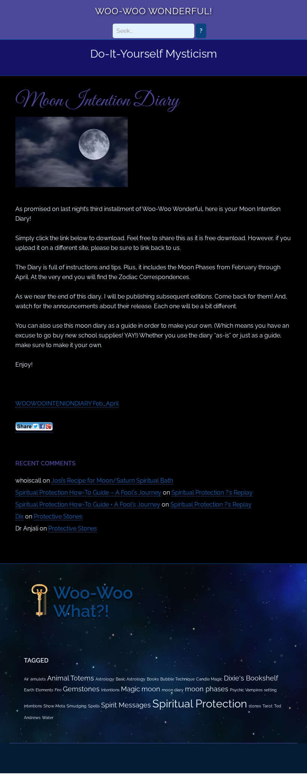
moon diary (172, 690)
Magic (130, 689)
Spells (94, 706)
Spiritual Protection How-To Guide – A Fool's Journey (88, 492)
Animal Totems (70, 678)
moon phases (206, 689)
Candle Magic (209, 679)
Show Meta (54, 706)
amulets (38, 679)
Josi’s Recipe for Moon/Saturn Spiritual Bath (112, 480)
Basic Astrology (130, 679)
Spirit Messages (126, 705)
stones (255, 706)
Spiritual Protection (199, 703)
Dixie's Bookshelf (251, 678)
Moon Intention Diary (97, 101)
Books (153, 679)
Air (26, 679)
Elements (44, 690)
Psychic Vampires (246, 690)
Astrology (104, 679)
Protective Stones (58, 516)
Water (48, 717)
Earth (29, 690)
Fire (58, 690)
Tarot (267, 706)
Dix (19, 516)
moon (151, 689)
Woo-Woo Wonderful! (153, 11)
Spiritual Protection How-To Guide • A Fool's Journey (87, 504)
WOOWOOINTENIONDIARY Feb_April (67, 403)
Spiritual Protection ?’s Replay (212, 492)
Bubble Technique (177, 679)
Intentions (110, 690)
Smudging (76, 706)
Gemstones (81, 689)
